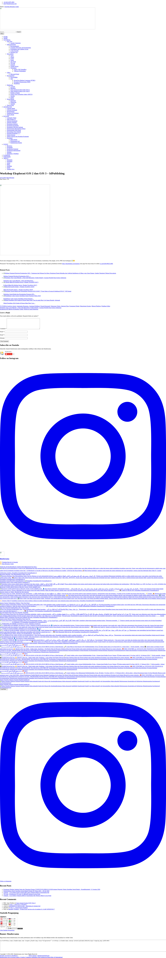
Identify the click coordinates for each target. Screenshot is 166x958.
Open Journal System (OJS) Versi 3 (20, 91)
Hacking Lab (14, 52)
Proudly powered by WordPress (8, 955)
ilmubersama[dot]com (43, 955)
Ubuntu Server (14, 66)
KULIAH (6, 116)
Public (8, 167)
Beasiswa (9, 146)
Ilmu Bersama (10, 177)
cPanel (12, 57)
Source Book (10, 114)
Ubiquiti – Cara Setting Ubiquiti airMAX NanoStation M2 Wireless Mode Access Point (27, 895)
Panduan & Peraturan (13, 113)
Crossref (12, 86)
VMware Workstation (20, 71)
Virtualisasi (13, 68)
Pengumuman (10, 111)
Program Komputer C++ (13, 133)
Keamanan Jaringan (12, 124)
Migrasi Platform (96, 306)
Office (8, 72)
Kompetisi (10, 147)
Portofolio (9, 160)
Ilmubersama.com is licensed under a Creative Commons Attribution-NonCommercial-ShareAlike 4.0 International (31, 957)
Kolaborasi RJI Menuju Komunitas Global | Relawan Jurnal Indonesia (19, 309)
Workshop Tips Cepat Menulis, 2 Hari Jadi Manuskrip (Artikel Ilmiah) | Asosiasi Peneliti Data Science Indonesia (30, 307)
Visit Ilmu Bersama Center (11, 6)
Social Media (10, 99)
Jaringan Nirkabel (12, 122)
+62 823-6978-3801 (8, 2)
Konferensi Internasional (13, 150)
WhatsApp (13, 102)
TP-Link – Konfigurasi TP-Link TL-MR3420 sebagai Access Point (21, 894)
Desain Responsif (45, 306)
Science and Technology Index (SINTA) (21, 94)
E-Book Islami (11, 108)
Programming (10, 75)
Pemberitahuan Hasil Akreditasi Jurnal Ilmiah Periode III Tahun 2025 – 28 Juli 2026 (26, 891)
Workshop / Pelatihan (13, 153)
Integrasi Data (65, 306)
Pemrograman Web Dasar (14, 130)
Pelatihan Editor (105, 306)
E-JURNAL (6, 155)
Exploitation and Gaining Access (19, 49)
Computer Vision (11, 118)
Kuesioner (10, 138)
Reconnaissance (14, 46)
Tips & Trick (10, 105)
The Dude (13, 61)
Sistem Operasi (11, 135)
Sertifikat (9, 166)
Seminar (9, 152)
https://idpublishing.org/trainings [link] (71, 263)
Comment (3, 328)
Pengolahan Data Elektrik (14, 132)
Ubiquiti (12, 65)
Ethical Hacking (11, 44)
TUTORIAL (7, 40)
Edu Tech (9, 41)
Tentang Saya (10, 169)
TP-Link (12, 63)
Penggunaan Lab (15, 141)
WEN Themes (33, 955)
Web (11, 79)
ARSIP (5, 38)
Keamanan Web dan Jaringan (15, 127)
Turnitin (12, 96)
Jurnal (8, 163)
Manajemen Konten (85, 306)
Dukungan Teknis (55, 306)
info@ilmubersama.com (10, 3)
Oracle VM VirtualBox (20, 69)
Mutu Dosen (13, 139)
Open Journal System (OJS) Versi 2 (20, 89)
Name (2, 331)
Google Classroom (15, 43)
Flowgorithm (13, 77)
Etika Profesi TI (11, 119)
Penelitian (9, 161)
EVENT (5, 144)
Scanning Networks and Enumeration (20, 47)
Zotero (12, 97)
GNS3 (12, 58)
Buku (8, 164)
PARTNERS (7, 156)
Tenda (12, 60)
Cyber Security (14, 51)
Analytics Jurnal (11, 306)
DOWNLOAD (7, 107)
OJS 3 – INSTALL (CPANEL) (18, 904)
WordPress (17, 83)
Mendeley (13, 88)
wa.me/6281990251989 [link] (106, 263)
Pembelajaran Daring (16, 142)
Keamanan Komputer (13, 125)
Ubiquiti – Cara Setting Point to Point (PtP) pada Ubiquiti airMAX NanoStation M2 (26, 892)
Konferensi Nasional (12, 149)
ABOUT (5, 158)
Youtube (12, 103)
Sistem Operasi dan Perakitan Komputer (18, 136)
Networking (10, 54)
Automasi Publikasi (34, 306)
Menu (2, 33)
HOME (5, 36)
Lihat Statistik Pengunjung (7, 930)
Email (2, 335)
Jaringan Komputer (12, 121)
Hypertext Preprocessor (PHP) (22, 82)
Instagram (13, 100)
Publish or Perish (15, 93)
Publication (10, 85)
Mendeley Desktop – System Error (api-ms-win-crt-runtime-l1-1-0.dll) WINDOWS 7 (31, 909)
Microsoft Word (14, 74)
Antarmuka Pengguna (22, 306)
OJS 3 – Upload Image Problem (19, 907)
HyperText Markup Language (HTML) (24, 80)
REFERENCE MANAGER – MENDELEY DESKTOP (24, 906)
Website (2, 338)
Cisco (11, 55)
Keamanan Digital (74, 306)
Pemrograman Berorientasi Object (16, 128)
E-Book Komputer (12, 110)
